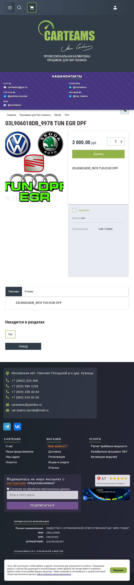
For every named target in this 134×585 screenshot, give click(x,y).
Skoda (57, 115)
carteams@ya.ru (17, 87)
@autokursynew (17, 96)
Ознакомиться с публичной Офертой (38, 551)
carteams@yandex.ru (27, 405)
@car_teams (80, 96)
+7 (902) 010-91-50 (25, 397)
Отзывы (53, 467)
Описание (14, 291)
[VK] (17, 426)
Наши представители (19, 451)
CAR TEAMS (105, 229)
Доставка (54, 451)
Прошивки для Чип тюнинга (35, 115)
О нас (9, 446)
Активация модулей (104, 457)
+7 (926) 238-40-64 (25, 392)
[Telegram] (7, 426)
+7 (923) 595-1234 (25, 386)
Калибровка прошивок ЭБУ (109, 451)
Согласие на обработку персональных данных (39, 488)
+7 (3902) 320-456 (25, 380)
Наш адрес (13, 457)
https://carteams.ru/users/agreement (54, 574)
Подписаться (43, 505)
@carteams (80, 87)
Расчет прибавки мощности (109, 446)
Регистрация (56, 457)
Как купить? (57, 446)
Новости (11, 462)
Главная (11, 115)
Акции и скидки (58, 462)
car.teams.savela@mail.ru (30, 410)
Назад (23, 346)
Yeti (67, 115)
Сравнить (84, 210)
